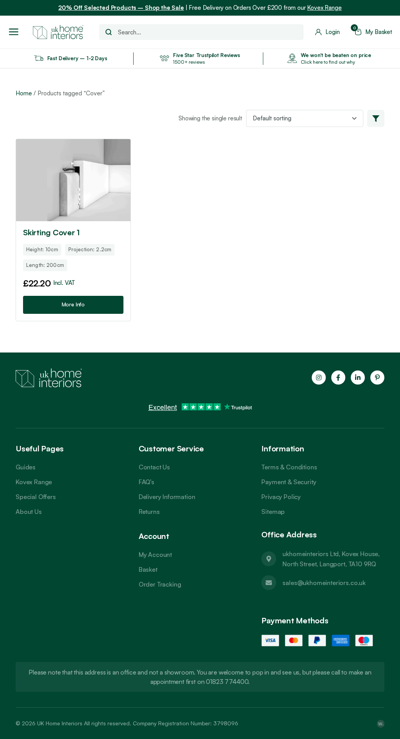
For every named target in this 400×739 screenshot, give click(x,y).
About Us (29, 511)
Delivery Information (167, 497)
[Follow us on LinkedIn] (358, 377)
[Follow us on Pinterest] (377, 377)
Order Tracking (160, 584)
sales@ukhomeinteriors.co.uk (324, 583)
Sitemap (273, 511)
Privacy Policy (281, 497)
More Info (73, 304)
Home (24, 93)
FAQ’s (146, 482)
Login (332, 32)
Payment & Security (288, 482)
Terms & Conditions (289, 467)
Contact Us (154, 467)
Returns (149, 511)
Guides (26, 467)
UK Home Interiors (59, 723)
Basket (148, 569)
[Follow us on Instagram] (319, 377)
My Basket (373, 32)
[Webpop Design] (380, 723)
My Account (155, 554)
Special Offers (36, 497)
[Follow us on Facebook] (338, 377)
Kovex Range (324, 7)
